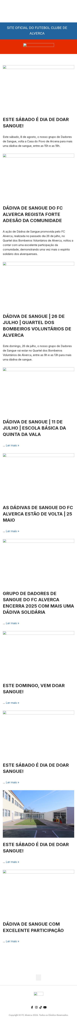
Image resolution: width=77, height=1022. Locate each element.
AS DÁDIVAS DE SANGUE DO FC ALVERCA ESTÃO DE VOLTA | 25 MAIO (38, 514)
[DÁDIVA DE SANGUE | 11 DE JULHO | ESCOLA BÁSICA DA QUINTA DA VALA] (38, 391)
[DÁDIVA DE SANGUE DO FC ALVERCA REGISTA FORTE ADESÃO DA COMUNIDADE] (38, 177)
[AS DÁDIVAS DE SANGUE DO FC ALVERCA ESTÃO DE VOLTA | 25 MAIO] (38, 477)
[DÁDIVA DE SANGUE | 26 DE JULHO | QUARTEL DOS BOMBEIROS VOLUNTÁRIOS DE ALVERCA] (38, 285)
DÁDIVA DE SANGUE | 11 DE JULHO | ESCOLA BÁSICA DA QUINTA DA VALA (34, 428)
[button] (38, 977)
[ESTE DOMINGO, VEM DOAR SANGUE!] (38, 655)
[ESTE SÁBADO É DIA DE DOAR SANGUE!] (38, 734)
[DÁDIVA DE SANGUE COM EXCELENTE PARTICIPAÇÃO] (38, 893)
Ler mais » (12, 445)
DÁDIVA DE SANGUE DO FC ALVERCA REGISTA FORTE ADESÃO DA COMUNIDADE (33, 214)
